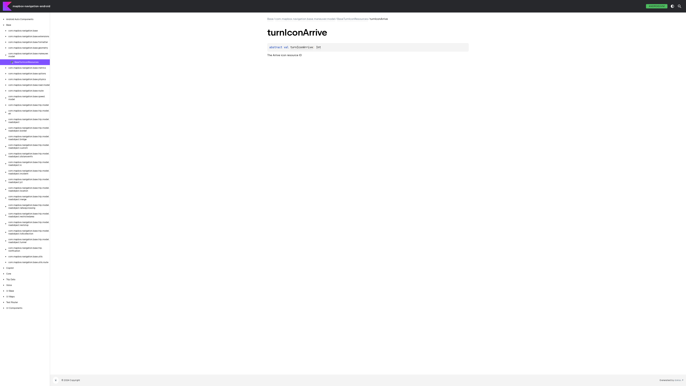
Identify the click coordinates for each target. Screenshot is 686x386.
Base (270, 19)
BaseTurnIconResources (352, 19)
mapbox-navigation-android (31, 6)
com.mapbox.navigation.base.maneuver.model (305, 19)
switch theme (672, 6)
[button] (679, 6)
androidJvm (657, 6)
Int (318, 47)
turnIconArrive (301, 47)
